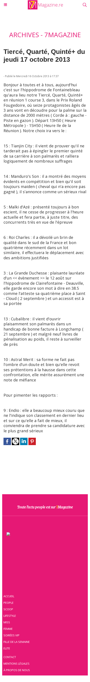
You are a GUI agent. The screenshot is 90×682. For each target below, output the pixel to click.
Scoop (8, 609)
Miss (6, 622)
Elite (6, 648)
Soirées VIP (11, 635)
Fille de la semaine (16, 642)
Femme (8, 629)
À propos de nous (16, 670)
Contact (9, 657)
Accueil (8, 596)
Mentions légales (16, 663)
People (8, 603)
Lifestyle (9, 616)
